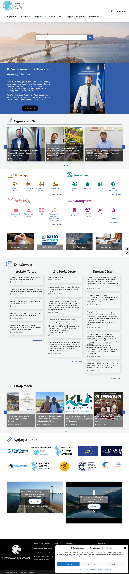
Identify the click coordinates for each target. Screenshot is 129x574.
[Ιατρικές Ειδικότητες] (15, 184)
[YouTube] (122, 10)
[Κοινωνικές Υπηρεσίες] (75, 184)
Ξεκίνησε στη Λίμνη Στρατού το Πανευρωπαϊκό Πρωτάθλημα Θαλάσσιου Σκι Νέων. (49, 418)
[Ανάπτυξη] (10, 200)
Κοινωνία (81, 175)
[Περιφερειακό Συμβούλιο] (75, 210)
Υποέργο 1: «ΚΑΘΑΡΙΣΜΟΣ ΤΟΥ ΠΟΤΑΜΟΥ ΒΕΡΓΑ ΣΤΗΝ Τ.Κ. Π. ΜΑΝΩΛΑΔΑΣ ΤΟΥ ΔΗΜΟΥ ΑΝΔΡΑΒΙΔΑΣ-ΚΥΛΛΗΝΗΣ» (102, 365)
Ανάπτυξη (22, 201)
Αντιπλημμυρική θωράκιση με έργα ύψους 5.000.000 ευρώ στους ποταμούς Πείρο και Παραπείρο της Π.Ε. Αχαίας (102, 153)
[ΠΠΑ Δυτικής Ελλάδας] (29, 210)
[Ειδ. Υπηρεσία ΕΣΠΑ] (16, 210)
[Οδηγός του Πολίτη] (55, 184)
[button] (125, 548)
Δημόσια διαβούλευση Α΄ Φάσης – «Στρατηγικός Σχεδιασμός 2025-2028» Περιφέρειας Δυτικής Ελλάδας (64, 289)
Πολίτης (21, 175)
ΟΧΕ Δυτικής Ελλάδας (55, 277)
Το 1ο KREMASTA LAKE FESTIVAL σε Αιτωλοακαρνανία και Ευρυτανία (79, 418)
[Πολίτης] (10, 175)
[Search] (90, 37)
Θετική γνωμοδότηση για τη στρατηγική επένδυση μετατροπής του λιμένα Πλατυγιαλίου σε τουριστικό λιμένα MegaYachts (25, 327)
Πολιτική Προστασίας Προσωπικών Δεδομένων (79, 556)
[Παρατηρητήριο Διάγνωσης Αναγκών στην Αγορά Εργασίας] (54, 210)
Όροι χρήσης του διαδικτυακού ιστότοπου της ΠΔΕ (96, 569)
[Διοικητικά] (69, 200)
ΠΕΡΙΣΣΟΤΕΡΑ (38, 340)
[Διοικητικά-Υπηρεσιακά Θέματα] (113, 210)
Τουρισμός (87, 188)
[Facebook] (117, 10)
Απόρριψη (91, 564)
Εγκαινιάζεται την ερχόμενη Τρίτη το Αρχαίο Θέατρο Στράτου (18, 418)
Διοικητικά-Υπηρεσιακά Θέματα (113, 216)
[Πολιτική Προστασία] (113, 184)
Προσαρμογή (115, 564)
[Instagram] (125, 10)
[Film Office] (100, 184)
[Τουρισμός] (88, 184)
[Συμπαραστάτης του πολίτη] (42, 184)
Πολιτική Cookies (76, 569)
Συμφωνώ (68, 564)
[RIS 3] (41, 210)
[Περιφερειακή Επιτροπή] (88, 210)
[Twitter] (120, 10)
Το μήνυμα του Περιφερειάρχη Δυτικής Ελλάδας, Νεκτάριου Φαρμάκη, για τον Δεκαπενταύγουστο (23, 153)
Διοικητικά (82, 201)
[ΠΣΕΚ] (100, 210)
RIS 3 (41, 214)
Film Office (100, 188)
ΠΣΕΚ (100, 214)
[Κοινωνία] (69, 174)
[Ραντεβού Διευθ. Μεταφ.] (28, 184)
